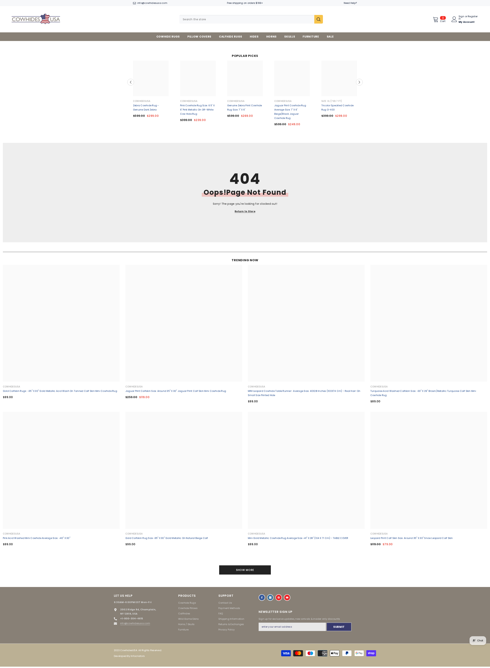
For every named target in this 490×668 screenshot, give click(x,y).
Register (473, 16)
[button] (130, 82)
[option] (150, 91)
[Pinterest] (278, 597)
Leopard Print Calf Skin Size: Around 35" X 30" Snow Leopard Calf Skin (411, 538)
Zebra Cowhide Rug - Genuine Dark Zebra (146, 107)
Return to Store (245, 211)
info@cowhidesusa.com (152, 3)
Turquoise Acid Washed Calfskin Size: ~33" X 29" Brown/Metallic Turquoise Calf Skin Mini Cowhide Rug (423, 393)
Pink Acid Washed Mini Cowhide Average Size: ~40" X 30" (36, 538)
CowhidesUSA (141, 101)
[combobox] (246, 19)
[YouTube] (287, 597)
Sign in (461, 17)
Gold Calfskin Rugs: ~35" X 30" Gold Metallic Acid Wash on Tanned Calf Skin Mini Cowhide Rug (60, 391)
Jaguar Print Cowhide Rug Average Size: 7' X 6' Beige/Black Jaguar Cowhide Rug (290, 112)
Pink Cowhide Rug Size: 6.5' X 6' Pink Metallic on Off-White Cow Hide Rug (197, 109)
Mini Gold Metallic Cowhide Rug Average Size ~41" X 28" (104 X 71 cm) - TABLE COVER (298, 538)
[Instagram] (270, 597)
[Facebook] (262, 597)
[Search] (251, 19)
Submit (339, 627)
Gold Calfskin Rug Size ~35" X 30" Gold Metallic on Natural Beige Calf (166, 538)
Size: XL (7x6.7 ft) (331, 101)
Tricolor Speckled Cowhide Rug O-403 (337, 107)
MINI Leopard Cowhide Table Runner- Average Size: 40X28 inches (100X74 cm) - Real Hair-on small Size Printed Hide (304, 393)
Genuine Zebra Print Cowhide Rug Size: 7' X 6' (244, 107)
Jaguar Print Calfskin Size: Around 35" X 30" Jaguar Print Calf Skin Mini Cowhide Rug (175, 391)
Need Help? (350, 3)
